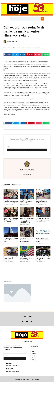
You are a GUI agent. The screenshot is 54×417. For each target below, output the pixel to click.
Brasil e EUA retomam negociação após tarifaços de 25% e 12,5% (26, 258)
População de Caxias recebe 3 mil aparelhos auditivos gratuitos (26, 201)
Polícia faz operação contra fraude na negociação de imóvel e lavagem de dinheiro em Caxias (27, 220)
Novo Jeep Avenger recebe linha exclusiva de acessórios (11, 258)
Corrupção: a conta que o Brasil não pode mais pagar (43, 219)
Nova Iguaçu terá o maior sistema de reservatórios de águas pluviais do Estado (11, 201)
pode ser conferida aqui (40, 99)
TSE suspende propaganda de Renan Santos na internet (11, 240)
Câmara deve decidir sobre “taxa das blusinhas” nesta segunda (43, 258)
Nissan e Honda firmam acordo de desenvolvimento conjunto (43, 240)
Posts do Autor (27, 174)
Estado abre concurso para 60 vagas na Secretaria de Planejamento (11, 220)
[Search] (42, 18)
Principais (12, 47)
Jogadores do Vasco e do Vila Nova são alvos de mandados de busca (26, 240)
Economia (7, 47)
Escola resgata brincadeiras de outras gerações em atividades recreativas (43, 201)
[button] (8, 54)
